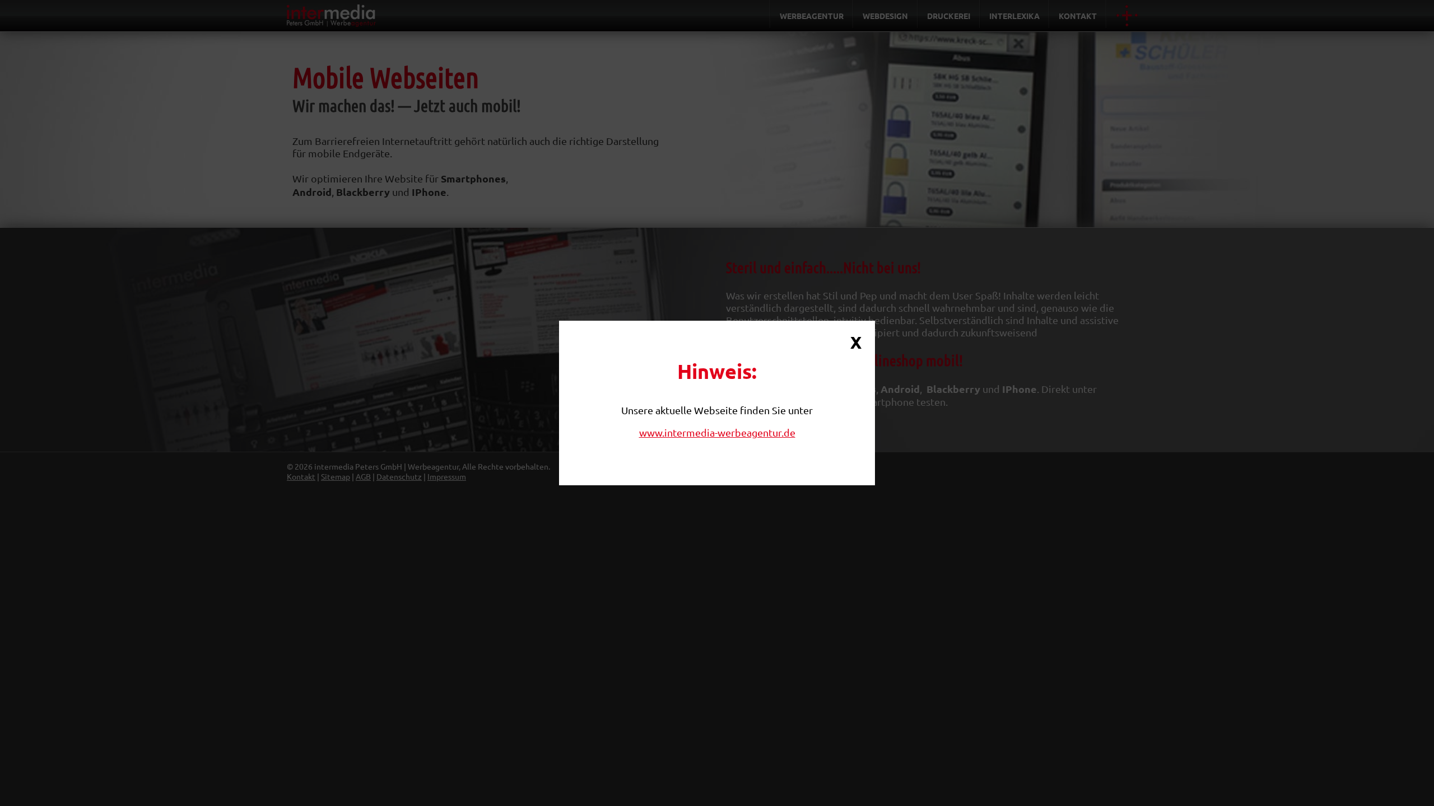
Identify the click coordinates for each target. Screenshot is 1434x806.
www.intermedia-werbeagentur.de (717, 432)
